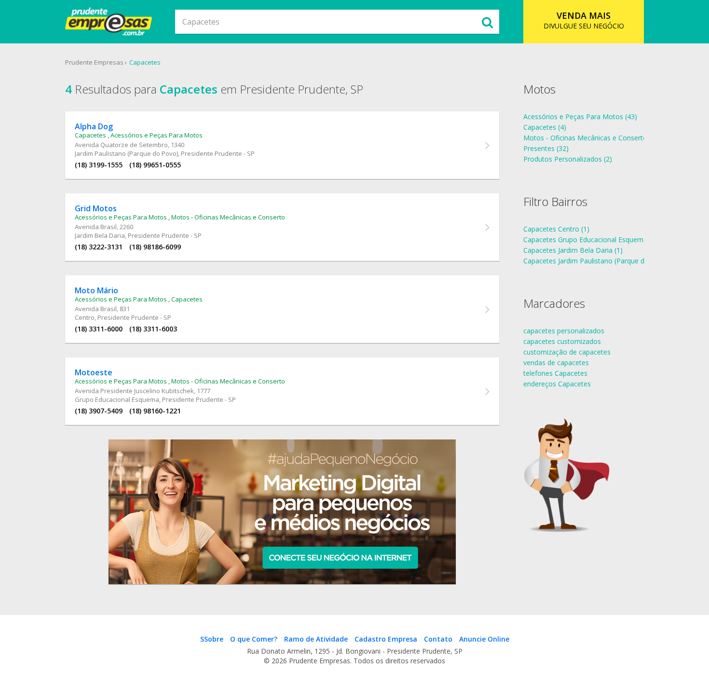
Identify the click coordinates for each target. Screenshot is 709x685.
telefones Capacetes (555, 373)
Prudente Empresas (94, 62)
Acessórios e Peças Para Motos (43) (580, 116)
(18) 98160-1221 (155, 410)
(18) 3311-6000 (99, 328)
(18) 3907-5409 (99, 410)
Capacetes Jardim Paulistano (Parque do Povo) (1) (601, 260)
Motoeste (93, 372)
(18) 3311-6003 (153, 328)
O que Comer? (253, 639)
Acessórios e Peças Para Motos (156, 135)
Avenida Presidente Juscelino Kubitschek (134, 390)
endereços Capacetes (557, 383)
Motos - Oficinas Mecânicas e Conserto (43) (592, 137)
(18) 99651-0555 (155, 164)
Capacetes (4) (544, 127)
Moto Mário (96, 290)
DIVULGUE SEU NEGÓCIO (584, 20)
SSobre (211, 639)
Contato (438, 639)
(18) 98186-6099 (155, 246)
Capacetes (145, 62)
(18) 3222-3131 (99, 246)
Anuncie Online (484, 639)
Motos (539, 89)
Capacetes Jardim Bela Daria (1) (573, 250)
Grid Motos (96, 208)
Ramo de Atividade (316, 639)
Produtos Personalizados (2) (567, 159)
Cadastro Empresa (385, 639)
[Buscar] (487, 22)
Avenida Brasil (96, 226)
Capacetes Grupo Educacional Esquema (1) (590, 239)
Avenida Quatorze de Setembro (121, 144)
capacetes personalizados (563, 330)
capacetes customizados (562, 341)
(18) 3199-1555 (99, 164)
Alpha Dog (94, 126)
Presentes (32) (546, 148)
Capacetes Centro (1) (556, 228)
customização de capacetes (567, 351)
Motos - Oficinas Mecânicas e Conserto (228, 217)
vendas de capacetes (556, 362)
